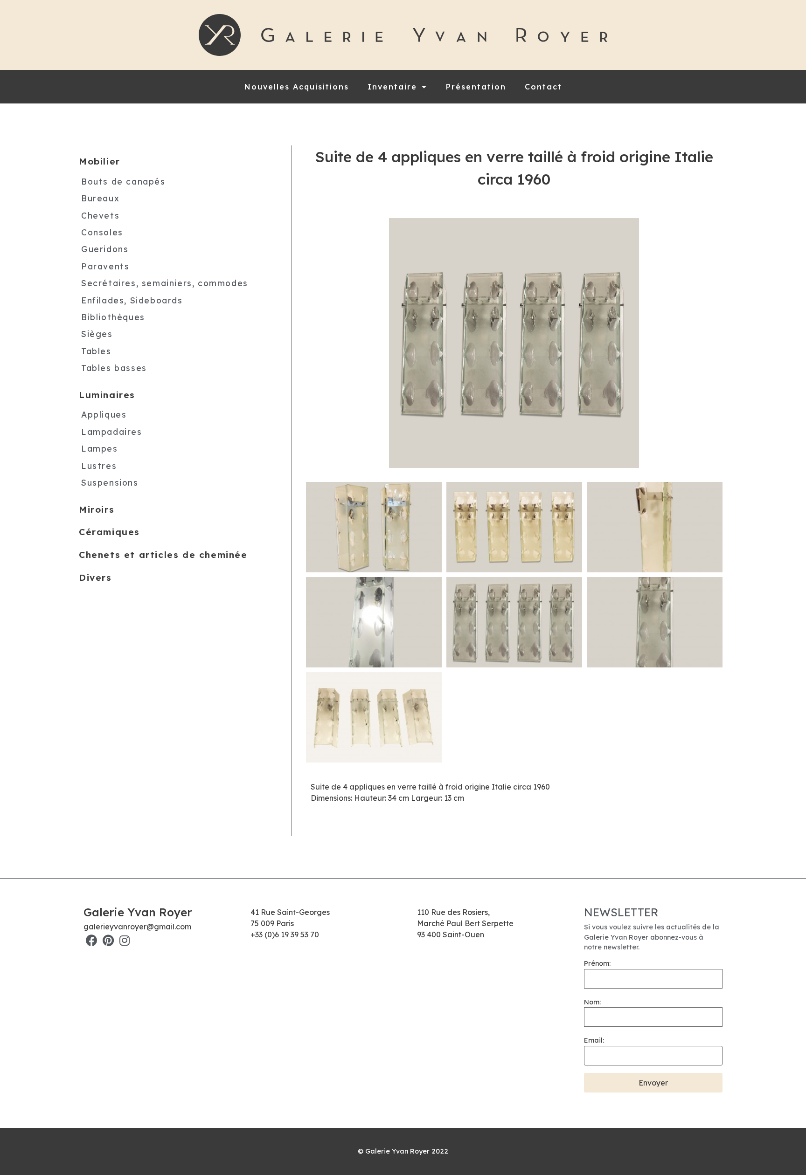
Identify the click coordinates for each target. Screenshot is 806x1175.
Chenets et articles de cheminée (163, 554)
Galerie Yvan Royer (137, 912)
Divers (95, 577)
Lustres (99, 465)
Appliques (103, 414)
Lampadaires (111, 431)
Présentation (476, 86)
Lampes (99, 448)
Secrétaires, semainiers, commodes (164, 283)
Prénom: (597, 963)
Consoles (102, 232)
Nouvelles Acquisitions (296, 86)
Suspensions (110, 482)
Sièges (97, 334)
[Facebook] (91, 940)
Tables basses (114, 368)
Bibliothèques (113, 317)
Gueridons (104, 249)
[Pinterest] (108, 940)
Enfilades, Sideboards (132, 300)
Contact (543, 86)
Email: (594, 1040)
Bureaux (100, 198)
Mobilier (99, 161)
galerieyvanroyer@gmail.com (137, 926)
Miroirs (96, 509)
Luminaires (107, 394)
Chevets (100, 215)
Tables (96, 351)
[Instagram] (124, 940)
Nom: (592, 1002)
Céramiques (109, 531)
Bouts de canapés (123, 181)
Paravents (105, 266)
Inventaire (392, 86)
